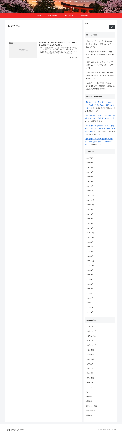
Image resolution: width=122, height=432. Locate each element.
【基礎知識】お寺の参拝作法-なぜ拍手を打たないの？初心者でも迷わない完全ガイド (100, 65)
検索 (87, 23)
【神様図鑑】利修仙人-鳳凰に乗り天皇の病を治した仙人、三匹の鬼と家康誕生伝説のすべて (100, 75)
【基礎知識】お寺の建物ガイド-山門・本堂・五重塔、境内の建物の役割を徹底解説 (100, 54)
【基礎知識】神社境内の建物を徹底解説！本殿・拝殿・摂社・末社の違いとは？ (99, 142)
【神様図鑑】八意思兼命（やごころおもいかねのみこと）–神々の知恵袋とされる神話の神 (100, 128)
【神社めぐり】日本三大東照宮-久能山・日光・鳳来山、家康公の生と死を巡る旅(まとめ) (100, 44)
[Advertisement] (43, 33)
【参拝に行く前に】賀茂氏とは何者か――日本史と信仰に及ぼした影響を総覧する (99, 105)
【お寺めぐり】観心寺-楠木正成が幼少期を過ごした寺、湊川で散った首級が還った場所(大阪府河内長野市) (100, 86)
